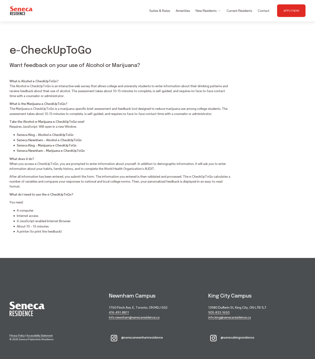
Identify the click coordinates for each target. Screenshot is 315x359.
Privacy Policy (17, 335)
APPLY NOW (291, 11)
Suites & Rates (159, 11)
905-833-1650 (219, 312)
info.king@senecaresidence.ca (229, 317)
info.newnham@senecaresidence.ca (134, 317)
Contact (263, 11)
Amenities (183, 11)
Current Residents (239, 11)
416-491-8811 (119, 312)
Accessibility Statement (39, 335)
